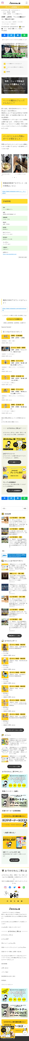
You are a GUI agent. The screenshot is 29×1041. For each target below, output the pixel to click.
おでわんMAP (14, 860)
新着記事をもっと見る (14, 635)
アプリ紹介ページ (14, 462)
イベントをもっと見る (14, 766)
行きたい (25, 1026)
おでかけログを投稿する (14, 319)
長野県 (5, 30)
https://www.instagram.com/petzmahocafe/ (14, 309)
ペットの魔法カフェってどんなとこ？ (14, 63)
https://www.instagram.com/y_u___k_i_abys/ (14, 192)
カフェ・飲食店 (8, 28)
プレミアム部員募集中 (14, 490)
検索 (25, 508)
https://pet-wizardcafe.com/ (10, 254)
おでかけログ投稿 (25, 1032)
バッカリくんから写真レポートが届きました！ (15, 67)
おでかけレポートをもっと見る (14, 730)
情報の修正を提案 (23, 257)
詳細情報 (8, 71)
